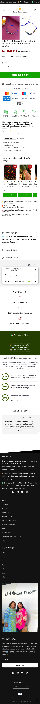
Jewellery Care (7, 516)
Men (3, 565)
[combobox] (10, 190)
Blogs (4, 540)
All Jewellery (6, 557)
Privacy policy (15, 701)
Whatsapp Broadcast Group (11, 536)
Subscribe (20, 665)
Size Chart (5, 508)
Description (9, 138)
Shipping (5, 528)
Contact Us (5, 512)
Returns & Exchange (9, 520)
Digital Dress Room (17, 698)
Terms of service (26, 701)
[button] (4, 10)
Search (4, 500)
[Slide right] (24, 439)
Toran (4, 573)
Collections (6, 569)
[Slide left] (15, 439)
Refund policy (29, 698)
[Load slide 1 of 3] (18, 133)
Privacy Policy (6, 532)
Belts (3, 577)
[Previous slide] (16, 133)
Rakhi (4, 553)
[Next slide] (24, 133)
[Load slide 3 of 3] (22, 133)
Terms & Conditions (8, 524)
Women (4, 561)
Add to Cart (10, 195)
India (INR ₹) (19, 686)
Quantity (5, 63)
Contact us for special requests (15, 56)
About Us (5, 504)
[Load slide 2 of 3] (20, 133)
